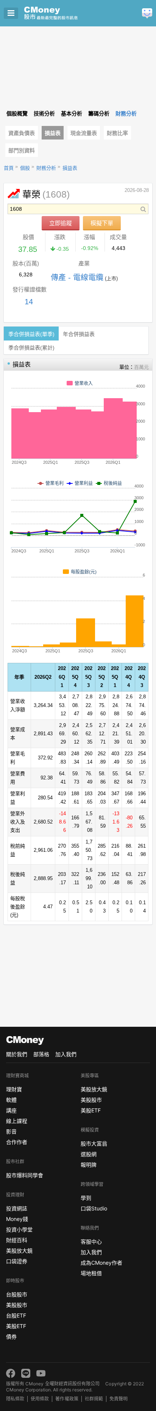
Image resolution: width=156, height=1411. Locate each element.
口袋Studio (94, 1208)
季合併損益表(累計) (31, 348)
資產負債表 (21, 133)
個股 (25, 168)
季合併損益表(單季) (31, 334)
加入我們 (65, 1054)
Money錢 (17, 1219)
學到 (86, 1198)
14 (29, 302)
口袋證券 (16, 1261)
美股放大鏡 (19, 1250)
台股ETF (16, 1315)
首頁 (9, 168)
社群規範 (94, 1399)
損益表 (53, 133)
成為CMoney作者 (101, 1262)
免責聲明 (118, 1399)
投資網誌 (16, 1208)
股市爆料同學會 (24, 1175)
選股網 (89, 1154)
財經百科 (16, 1240)
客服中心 (91, 1241)
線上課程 (16, 1121)
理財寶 (14, 1089)
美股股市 (16, 1305)
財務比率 (117, 133)
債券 (11, 1336)
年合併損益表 (79, 334)
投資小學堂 (19, 1229)
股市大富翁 (94, 1143)
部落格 (41, 1054)
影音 (11, 1131)
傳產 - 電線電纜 (77, 277)
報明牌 (89, 1164)
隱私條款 (15, 1399)
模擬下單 (101, 223)
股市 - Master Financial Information (62, 13)
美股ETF (16, 1326)
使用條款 (40, 1399)
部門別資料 (21, 150)
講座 (11, 1110)
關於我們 (16, 1054)
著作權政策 (66, 1399)
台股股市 (16, 1294)
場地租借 (91, 1273)
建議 (147, 13)
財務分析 (46, 168)
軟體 (11, 1100)
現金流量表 (83, 133)
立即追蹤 (60, 223)
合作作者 (16, 1142)
